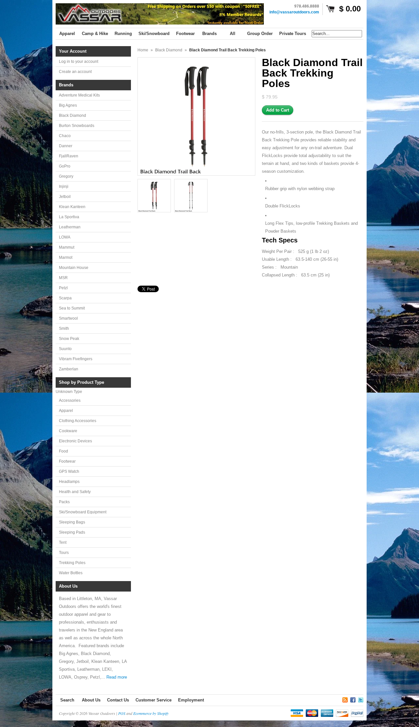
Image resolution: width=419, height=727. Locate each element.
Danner (65, 146)
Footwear (67, 461)
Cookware (68, 431)
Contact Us (118, 700)
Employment (191, 700)
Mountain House (73, 267)
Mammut (66, 247)
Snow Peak (69, 338)
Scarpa (65, 298)
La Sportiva (69, 217)
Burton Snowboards (76, 125)
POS (121, 713)
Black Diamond (72, 115)
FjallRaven (68, 156)
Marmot (65, 257)
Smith (64, 328)
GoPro (64, 166)
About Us (91, 700)
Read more (116, 677)
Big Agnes (68, 105)
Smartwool (68, 318)
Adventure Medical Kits (79, 95)
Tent (62, 542)
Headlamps (69, 481)
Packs (64, 502)
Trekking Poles (72, 562)
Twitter (360, 699)
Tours (64, 552)
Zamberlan (68, 369)
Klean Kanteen (72, 206)
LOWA (64, 237)
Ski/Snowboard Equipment (82, 512)
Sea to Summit (72, 308)
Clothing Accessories (77, 420)
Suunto (65, 348)
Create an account (75, 71)
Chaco (65, 135)
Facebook (352, 699)
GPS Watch (69, 471)
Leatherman (70, 227)
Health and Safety (75, 491)
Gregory (66, 176)
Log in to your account (78, 61)
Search (67, 700)
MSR (63, 277)
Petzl (63, 288)
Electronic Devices (75, 441)
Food (63, 451)
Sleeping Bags (72, 522)
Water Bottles (70, 573)
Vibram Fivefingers (75, 359)
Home (142, 50)
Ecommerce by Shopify (151, 713)
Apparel (66, 410)
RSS (345, 699)
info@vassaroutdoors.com (294, 12)
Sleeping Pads (72, 532)
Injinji (63, 186)
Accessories (70, 400)
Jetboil (65, 196)
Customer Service (154, 700)
